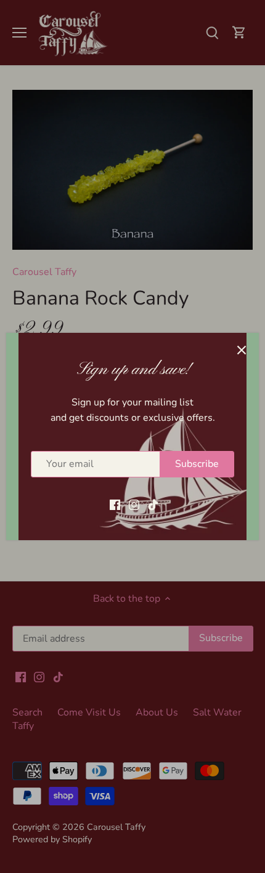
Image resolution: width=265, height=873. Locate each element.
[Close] (241, 350)
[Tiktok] (153, 504)
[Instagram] (134, 504)
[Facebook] (115, 504)
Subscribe (197, 464)
